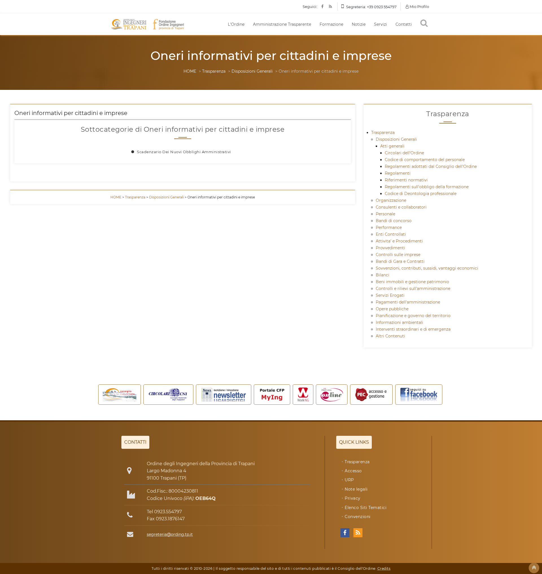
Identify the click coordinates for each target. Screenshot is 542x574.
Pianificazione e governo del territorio (413, 315)
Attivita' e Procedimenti (399, 241)
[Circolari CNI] (168, 394)
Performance (389, 227)
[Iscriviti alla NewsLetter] (223, 394)
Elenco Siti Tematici (365, 507)
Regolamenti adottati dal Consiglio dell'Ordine (431, 166)
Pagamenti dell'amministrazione (408, 302)
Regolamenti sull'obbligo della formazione (427, 186)
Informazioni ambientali (399, 322)
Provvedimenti (390, 247)
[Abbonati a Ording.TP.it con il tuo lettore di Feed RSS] (357, 532)
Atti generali (392, 146)
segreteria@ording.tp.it (170, 534)
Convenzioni (358, 516)
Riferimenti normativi (406, 180)
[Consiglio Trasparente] (119, 394)
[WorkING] (303, 394)
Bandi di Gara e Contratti (400, 261)
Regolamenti (397, 173)
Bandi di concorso (394, 220)
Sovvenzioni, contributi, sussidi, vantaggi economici (427, 268)
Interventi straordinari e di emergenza (413, 329)
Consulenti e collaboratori (401, 207)
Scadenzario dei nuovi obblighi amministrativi (184, 152)
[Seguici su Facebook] (418, 394)
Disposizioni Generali (252, 71)
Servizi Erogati (390, 295)
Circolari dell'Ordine (404, 152)
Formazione (331, 24)
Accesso (353, 470)
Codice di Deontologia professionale (420, 193)
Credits (384, 568)
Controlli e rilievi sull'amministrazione (413, 288)
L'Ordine (236, 24)
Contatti (403, 24)
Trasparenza (214, 71)
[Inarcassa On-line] (332, 394)
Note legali (356, 489)
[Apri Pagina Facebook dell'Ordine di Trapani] (344, 532)
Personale (385, 213)
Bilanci (382, 275)
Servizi (380, 24)
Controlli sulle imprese (398, 254)
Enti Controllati (391, 234)
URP (349, 479)
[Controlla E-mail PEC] (371, 394)
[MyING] (272, 394)
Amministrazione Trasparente (282, 24)
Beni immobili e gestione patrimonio (412, 281)
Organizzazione (391, 200)
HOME (189, 71)
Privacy (352, 498)
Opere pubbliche (392, 308)
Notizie (359, 24)
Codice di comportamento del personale (425, 159)
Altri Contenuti (390, 336)
